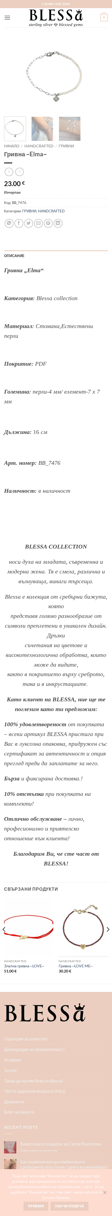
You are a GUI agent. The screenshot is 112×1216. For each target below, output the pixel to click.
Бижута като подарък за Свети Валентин (60, 1143)
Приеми (36, 1206)
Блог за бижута (19, 1111)
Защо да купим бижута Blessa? (33, 1080)
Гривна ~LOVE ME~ (75, 966)
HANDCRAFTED (39, 146)
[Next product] (9, 172)
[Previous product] (19, 172)
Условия (12, 1059)
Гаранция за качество (25, 1038)
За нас (10, 1070)
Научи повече (69, 1206)
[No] (104, 1194)
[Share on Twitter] (28, 223)
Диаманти (14, 1101)
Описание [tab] (14, 256)
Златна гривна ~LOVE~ (24, 966)
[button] (7, 17)
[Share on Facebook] (18, 223)
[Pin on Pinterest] (48, 223)
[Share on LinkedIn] (58, 223)
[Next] (99, 75)
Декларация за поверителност (34, 1049)
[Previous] (13, 75)
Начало (11, 146)
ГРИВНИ (66, 146)
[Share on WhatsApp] (9, 223)
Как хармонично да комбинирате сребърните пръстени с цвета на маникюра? (64, 1164)
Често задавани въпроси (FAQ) (35, 1091)
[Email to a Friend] (38, 223)
